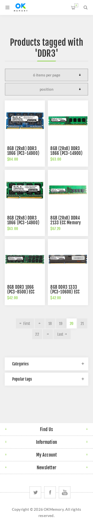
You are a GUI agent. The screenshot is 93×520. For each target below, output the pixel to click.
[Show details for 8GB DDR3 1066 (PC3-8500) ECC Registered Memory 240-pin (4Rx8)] (25, 259)
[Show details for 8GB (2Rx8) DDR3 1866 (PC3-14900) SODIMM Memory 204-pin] (25, 190)
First (26, 323)
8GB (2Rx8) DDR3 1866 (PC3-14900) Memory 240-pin (66, 153)
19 (60, 323)
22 (37, 334)
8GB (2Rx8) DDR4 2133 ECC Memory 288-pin (65, 222)
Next (48, 334)
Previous (40, 323)
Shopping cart (76, 5)
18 (50, 323)
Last (60, 334)
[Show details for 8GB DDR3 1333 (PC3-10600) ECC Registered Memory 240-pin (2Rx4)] (68, 259)
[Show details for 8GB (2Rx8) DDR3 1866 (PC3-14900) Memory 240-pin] (68, 120)
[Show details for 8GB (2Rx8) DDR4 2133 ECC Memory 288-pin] (68, 190)
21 (82, 323)
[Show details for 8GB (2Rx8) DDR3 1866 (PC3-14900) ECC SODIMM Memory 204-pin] (25, 120)
